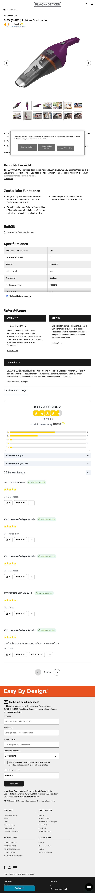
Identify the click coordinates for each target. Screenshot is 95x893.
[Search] (86, 3)
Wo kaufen (19, 888)
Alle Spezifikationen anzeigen (20, 296)
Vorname (7, 716)
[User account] (92, 3)
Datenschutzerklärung (12, 794)
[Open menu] (3, 3)
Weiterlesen (8, 179)
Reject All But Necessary (47, 147)
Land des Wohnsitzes (12, 751)
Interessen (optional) (12, 770)
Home (4, 9)
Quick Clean (13, 9)
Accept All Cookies (65, 148)
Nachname (8, 728)
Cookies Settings (27, 147)
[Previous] (6, 63)
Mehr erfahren (12, 351)
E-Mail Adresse (9, 739)
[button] (4, 867)
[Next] (88, 63)
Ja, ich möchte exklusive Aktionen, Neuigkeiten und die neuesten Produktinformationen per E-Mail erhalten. (29, 763)
